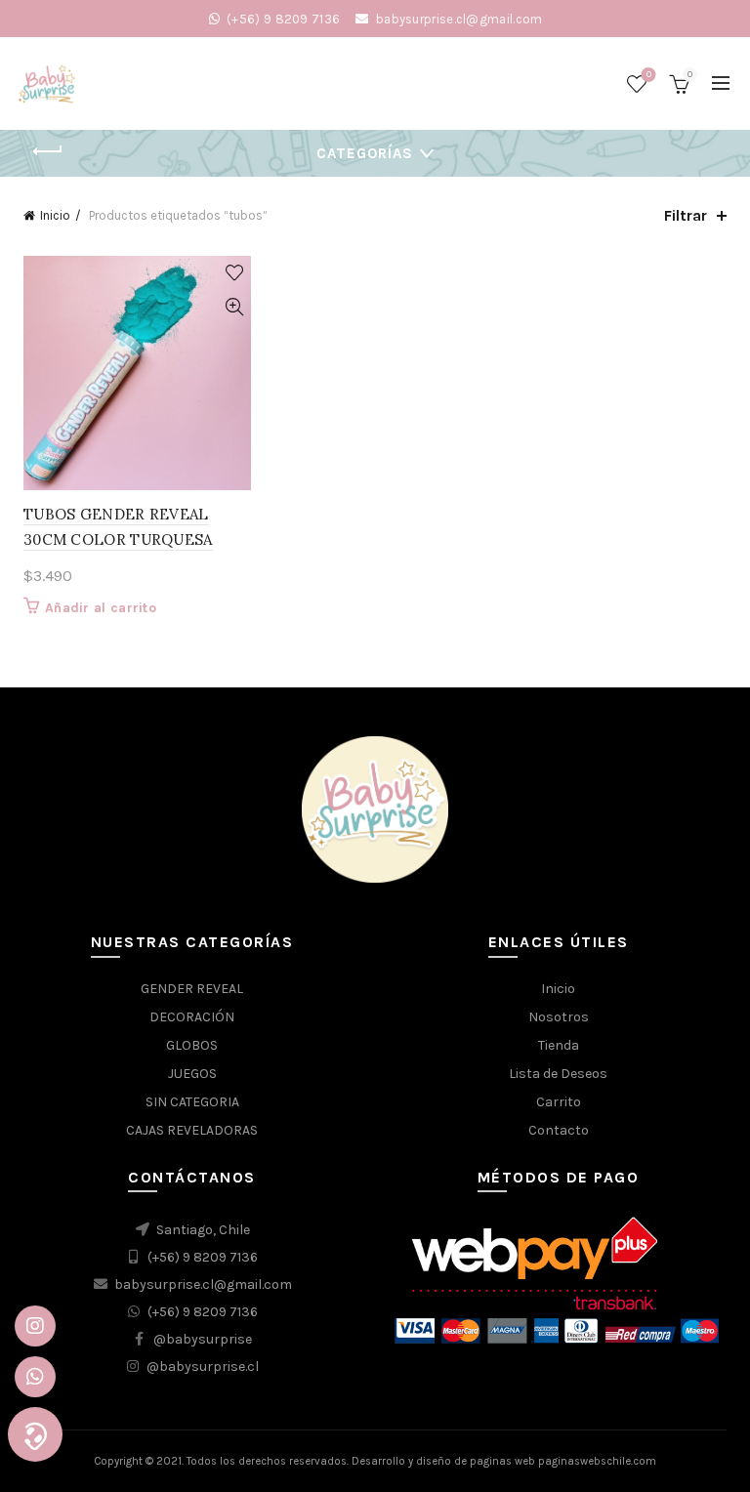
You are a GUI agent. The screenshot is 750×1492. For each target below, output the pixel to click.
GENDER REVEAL (192, 988)
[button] (35, 1434)
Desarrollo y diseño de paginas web (443, 1461)
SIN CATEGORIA (192, 1102)
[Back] (47, 151)
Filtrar (685, 215)
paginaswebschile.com (597, 1461)
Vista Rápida (234, 307)
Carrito (558, 1102)
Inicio (55, 215)
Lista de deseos (648, 74)
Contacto (558, 1130)
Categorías (364, 153)
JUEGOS (192, 1073)
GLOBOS (192, 1045)
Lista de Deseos (558, 1073)
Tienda (558, 1045)
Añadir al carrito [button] (100, 608)
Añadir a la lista (234, 273)
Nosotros (558, 1017)
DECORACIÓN (191, 1017)
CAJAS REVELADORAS (192, 1130)
